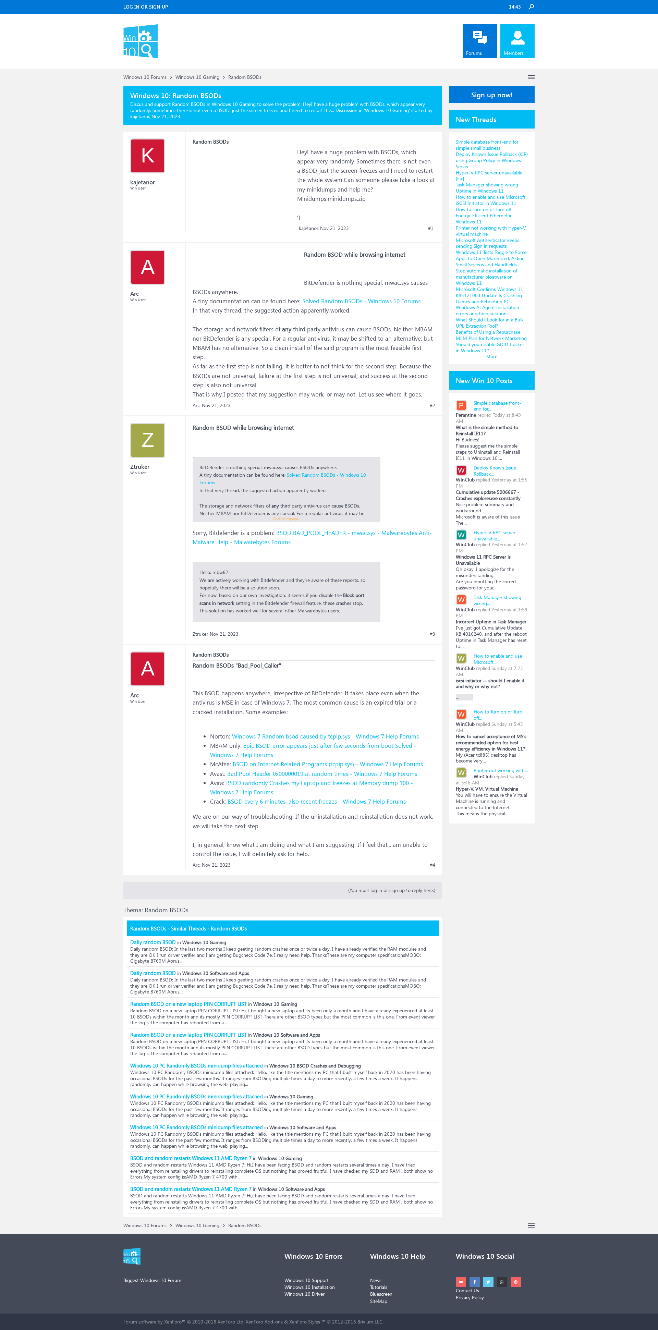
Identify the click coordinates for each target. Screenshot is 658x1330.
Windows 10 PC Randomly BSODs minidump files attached (196, 1065)
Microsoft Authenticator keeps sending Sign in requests (487, 243)
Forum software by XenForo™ (183, 1321)
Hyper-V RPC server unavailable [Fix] (489, 175)
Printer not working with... (501, 770)
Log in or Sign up (145, 6)
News (375, 1280)
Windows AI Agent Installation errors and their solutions (487, 310)
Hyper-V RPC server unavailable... (494, 535)
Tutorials (378, 1287)
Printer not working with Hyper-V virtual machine (491, 230)
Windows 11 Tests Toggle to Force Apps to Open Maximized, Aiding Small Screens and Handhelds (491, 258)
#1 (431, 228)
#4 (432, 865)
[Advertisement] (244, 190)
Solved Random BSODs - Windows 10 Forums (361, 301)
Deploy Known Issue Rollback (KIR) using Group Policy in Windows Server (492, 160)
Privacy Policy (470, 1297)
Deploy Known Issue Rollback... (495, 470)
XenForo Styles (304, 1321)
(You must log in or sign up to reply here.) (391, 890)
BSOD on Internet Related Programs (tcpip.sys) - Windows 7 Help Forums (328, 764)
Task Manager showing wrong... (497, 600)
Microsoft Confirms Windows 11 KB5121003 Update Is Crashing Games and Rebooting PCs (489, 295)
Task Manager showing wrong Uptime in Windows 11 (487, 187)
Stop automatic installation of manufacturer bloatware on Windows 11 (486, 276)
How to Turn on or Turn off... (498, 714)
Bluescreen (381, 1294)
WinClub (465, 479)
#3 (432, 634)
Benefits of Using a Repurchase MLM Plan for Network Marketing (491, 335)
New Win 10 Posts (484, 380)
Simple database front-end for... (497, 406)
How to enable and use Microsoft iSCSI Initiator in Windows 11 (490, 200)
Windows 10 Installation (309, 1287)
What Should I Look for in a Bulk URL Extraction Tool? (490, 322)
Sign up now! (492, 94)
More (491, 356)
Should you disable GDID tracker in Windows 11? (490, 347)
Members (514, 53)
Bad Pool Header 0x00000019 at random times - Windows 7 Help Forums (322, 774)
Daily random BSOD (153, 942)
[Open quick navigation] (531, 77)
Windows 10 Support (306, 1280)
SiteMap (378, 1301)
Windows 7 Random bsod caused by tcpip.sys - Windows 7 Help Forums (325, 736)
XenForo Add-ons (264, 1321)
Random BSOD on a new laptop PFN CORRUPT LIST (188, 1003)
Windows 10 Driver (304, 1294)
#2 (432, 405)
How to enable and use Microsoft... (498, 658)
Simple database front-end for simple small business (487, 144)
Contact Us (467, 1290)
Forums (474, 53)
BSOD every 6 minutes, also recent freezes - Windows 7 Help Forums (317, 801)
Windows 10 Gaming (387, 110)
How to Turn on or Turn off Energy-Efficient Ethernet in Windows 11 (484, 215)
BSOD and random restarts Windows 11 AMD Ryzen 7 (191, 1158)
